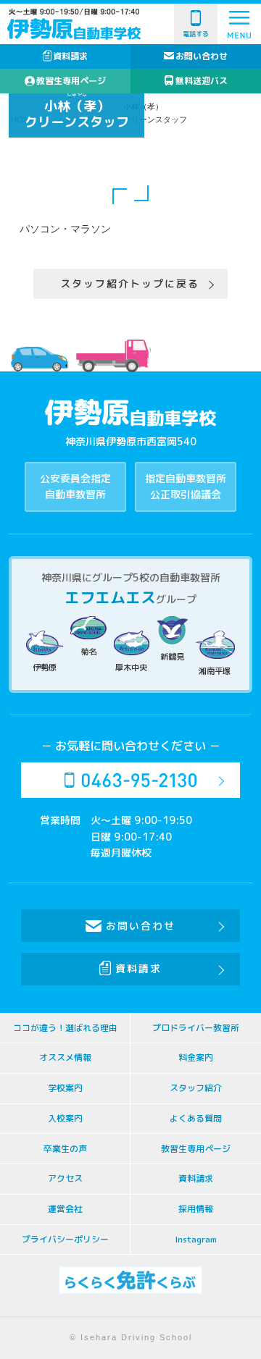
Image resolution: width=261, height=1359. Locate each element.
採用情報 (195, 1209)
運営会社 (65, 1209)
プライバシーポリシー (65, 1239)
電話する (196, 33)
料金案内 (195, 1057)
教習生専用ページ (71, 81)
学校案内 (65, 1088)
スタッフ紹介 (196, 1088)
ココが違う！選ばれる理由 (65, 1028)
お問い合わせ (201, 56)
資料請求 (70, 56)
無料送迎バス (201, 81)
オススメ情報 (65, 1057)
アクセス (65, 1178)
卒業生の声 (65, 1149)
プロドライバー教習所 (195, 1028)
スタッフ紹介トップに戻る (129, 283)
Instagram (196, 1239)
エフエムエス (110, 597)
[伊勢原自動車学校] (74, 28)
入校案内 (65, 1118)
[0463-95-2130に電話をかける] (130, 780)
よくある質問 (196, 1118)
